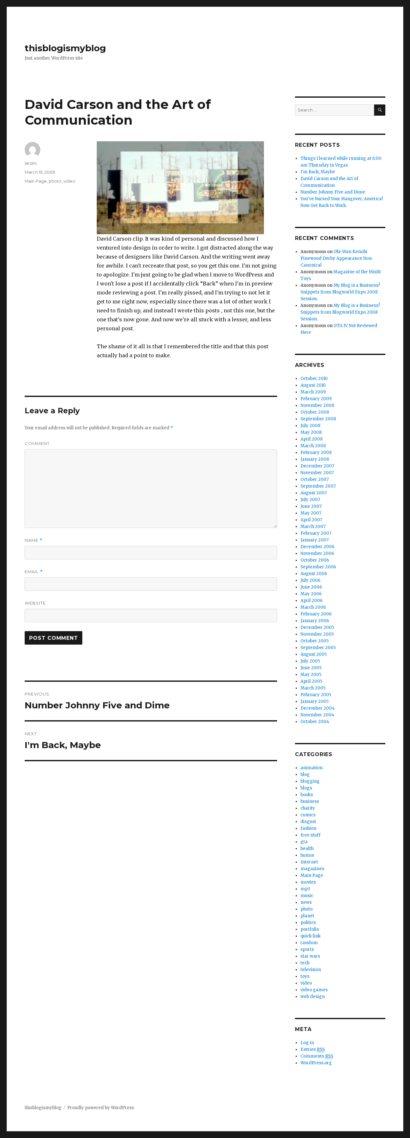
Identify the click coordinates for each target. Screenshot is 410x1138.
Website (35, 603)
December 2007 (317, 466)
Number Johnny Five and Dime (332, 192)
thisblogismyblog (65, 48)
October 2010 (314, 378)
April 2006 (311, 600)
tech (304, 963)
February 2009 (316, 398)
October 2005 (314, 641)
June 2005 (311, 668)
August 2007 (313, 493)
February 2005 (315, 694)
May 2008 (311, 432)
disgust (308, 821)
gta (304, 842)
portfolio (309, 929)
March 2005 (312, 688)
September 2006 (318, 567)
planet (307, 916)
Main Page (36, 181)
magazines (312, 868)
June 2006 (311, 587)
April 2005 (311, 681)
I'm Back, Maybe (317, 172)
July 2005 (310, 661)
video (69, 181)
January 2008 (314, 459)
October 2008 (314, 412)
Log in (307, 1042)
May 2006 (311, 594)
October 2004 (314, 721)
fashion (308, 828)
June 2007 (311, 506)
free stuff (310, 835)
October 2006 (314, 560)
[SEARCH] (379, 110)
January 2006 (314, 620)
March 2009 (313, 392)
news (306, 902)
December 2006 (317, 546)
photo (55, 181)
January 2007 (314, 540)
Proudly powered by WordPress (100, 1107)
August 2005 (313, 654)
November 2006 (317, 553)
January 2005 (314, 701)
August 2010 (313, 385)
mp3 (305, 889)
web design (312, 996)
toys (304, 976)
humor (307, 855)
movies (308, 882)
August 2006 (313, 573)
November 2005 (317, 634)
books (306, 794)
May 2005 (310, 674)
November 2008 (317, 405)
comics (308, 815)
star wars (310, 956)
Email (34, 571)
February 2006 (316, 614)
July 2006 (310, 580)
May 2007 (310, 513)
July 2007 (310, 499)
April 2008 (311, 439)
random (309, 942)
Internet (309, 862)
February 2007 (315, 533)
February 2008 (316, 452)
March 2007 (312, 526)
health (307, 848)
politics (308, 922)
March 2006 (313, 607)
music (306, 895)
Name (34, 540)
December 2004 (317, 708)
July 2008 (310, 425)
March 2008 (313, 446)
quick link (310, 936)
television (310, 969)
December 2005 (317, 627)
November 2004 (317, 715)
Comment (37, 443)
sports (307, 949)
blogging (310, 781)
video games (314, 990)
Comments (316, 1056)
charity (307, 808)
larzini (31, 163)
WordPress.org (316, 1063)
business (309, 801)
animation (311, 768)
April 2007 (311, 520)
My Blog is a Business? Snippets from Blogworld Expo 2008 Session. (340, 292)
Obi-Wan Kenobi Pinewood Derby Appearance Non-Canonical (336, 258)
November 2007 (317, 472)
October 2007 (314, 479)
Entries (312, 1049)
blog (305, 774)
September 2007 (318, 486)
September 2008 (318, 419)
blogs (306, 788)
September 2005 (318, 647)
